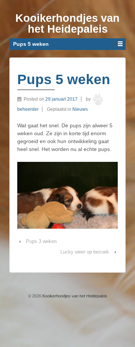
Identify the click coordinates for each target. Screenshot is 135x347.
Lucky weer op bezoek (84, 252)
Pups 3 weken (41, 241)
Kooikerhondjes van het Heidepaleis (67, 23)
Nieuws (80, 109)
